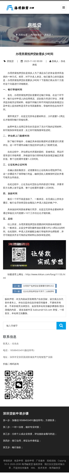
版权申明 (29, 460)
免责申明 (18, 460)
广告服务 (40, 460)
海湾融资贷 (36, 34)
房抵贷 (47, 34)
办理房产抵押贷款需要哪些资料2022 (38, 286)
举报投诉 (7, 460)
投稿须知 (51, 460)
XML (33, 467)
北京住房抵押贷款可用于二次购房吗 (38, 291)
